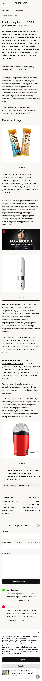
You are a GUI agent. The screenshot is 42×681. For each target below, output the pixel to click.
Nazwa (5, 531)
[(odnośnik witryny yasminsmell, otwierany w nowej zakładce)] (3, 607)
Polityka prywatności (12, 678)
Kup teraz (21, 167)
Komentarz (7, 553)
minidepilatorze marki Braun (15, 340)
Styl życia (6, 11)
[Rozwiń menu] (3, 3)
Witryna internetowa (11, 542)
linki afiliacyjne (23, 485)
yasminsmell (12, 607)
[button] (38, 632)
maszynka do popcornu (12, 363)
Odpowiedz (24, 600)
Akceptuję (21, 660)
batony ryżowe (17, 174)
